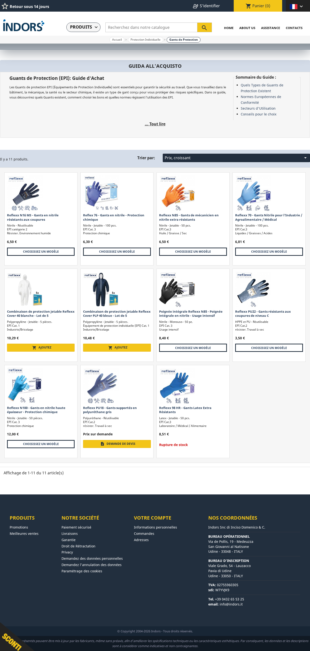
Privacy (67, 552)
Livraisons (70, 533)
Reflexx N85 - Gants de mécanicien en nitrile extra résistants (189, 217)
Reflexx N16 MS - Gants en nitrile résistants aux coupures (33, 217)
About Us (247, 28)
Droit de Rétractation (78, 546)
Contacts (294, 28)
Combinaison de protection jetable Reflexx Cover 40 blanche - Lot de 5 (41, 313)
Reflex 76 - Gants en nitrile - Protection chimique (113, 217)
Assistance (270, 28)
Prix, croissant (236, 158)
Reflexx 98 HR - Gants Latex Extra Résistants (185, 410)
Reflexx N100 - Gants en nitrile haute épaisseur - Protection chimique (36, 410)
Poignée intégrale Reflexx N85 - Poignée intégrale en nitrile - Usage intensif (191, 313)
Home (228, 28)
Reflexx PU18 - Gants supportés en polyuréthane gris (110, 410)
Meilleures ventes (24, 533)
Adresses (141, 539)
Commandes (144, 533)
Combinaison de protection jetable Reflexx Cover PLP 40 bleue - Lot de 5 (117, 313)
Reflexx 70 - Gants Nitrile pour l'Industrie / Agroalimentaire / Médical (268, 217)
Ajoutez (41, 347)
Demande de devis (117, 444)
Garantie (69, 539)
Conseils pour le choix (258, 114)
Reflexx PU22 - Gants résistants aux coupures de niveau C (263, 313)
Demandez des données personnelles (92, 558)
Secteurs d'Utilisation (258, 108)
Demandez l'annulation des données (92, 564)
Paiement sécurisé (76, 527)
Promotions (19, 527)
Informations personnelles (155, 527)
